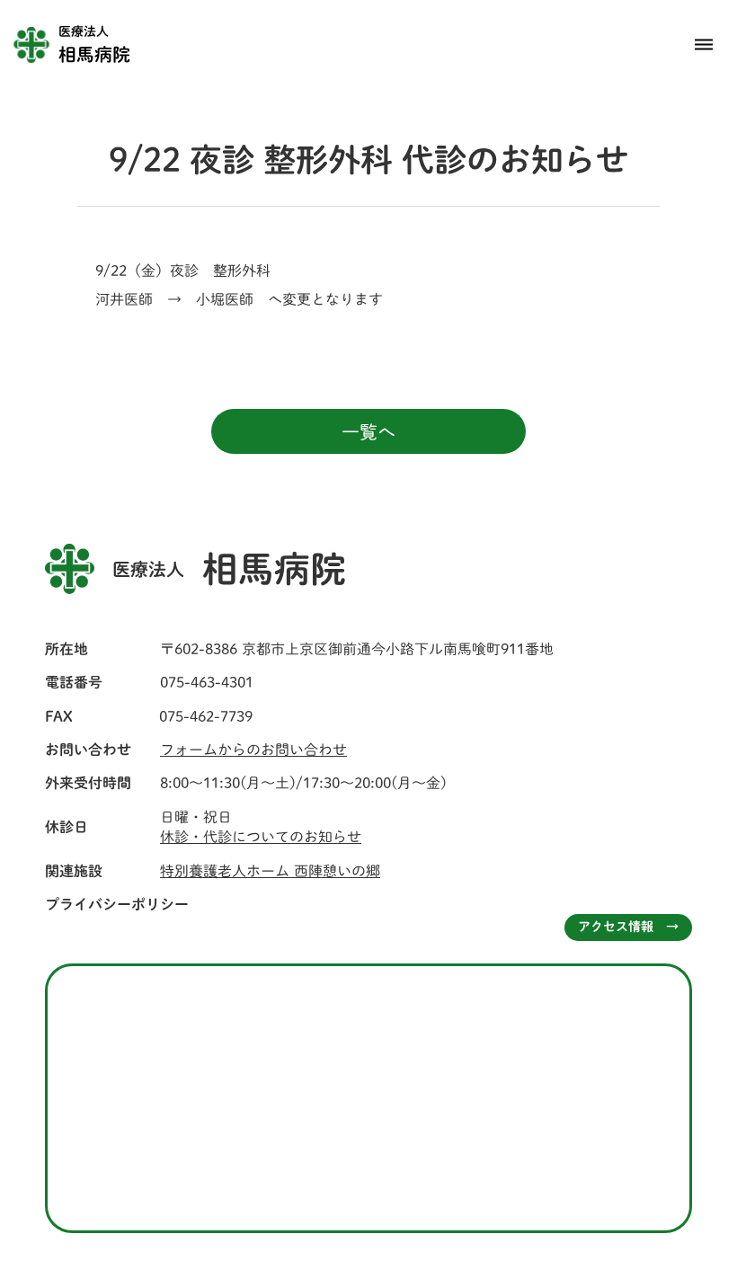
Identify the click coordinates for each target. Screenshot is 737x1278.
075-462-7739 (206, 716)
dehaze (704, 45)
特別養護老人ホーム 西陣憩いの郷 (270, 871)
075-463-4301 (206, 682)
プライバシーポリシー (117, 904)
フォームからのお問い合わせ (253, 749)
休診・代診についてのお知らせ (260, 837)
